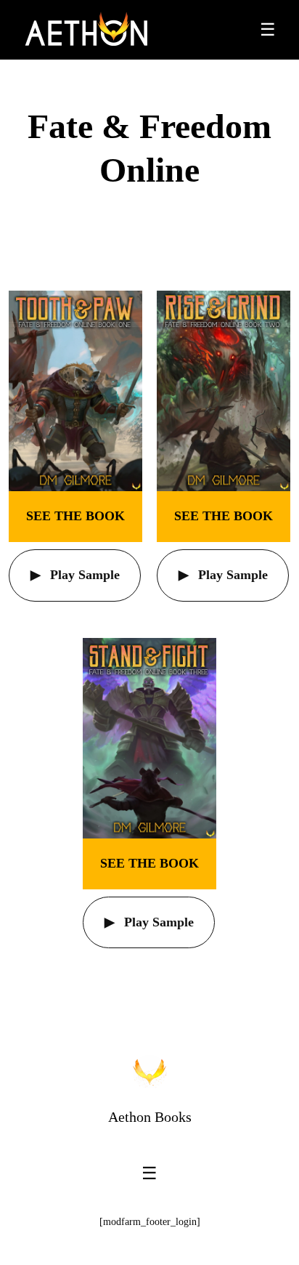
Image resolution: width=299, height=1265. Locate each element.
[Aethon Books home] (149, 1071)
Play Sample (83, 574)
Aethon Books (150, 1117)
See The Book (75, 516)
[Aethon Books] (86, 30)
